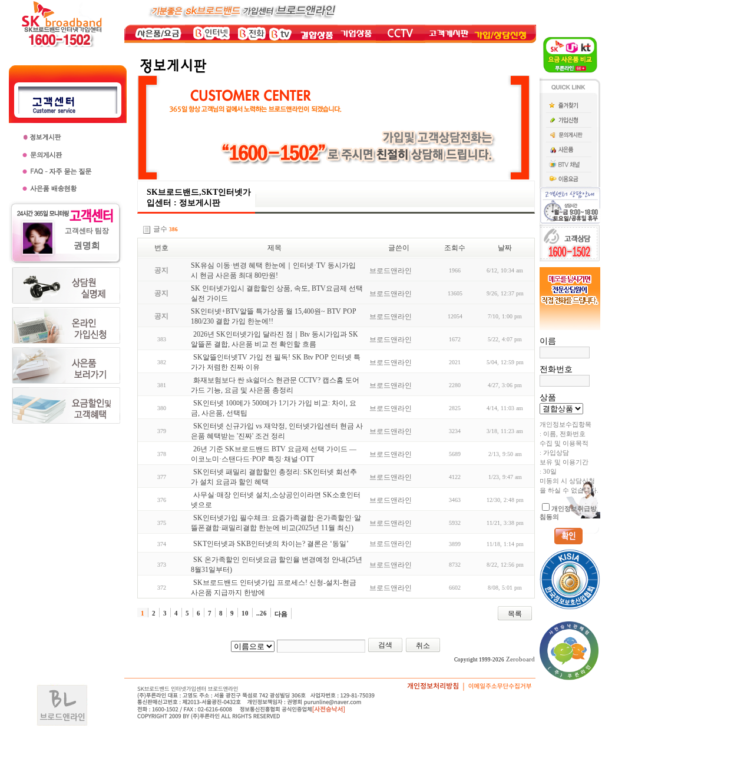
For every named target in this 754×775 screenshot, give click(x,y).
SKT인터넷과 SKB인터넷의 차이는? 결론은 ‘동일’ (271, 544)
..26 (261, 613)
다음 (281, 613)
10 (245, 613)
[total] (146, 230)
